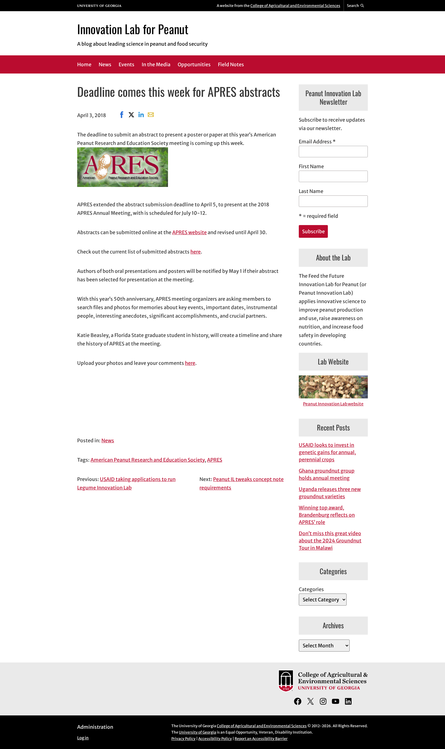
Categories (311, 589)
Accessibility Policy (215, 738)
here (195, 252)
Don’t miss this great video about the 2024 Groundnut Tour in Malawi (330, 540)
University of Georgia (197, 732)
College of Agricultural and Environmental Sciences (295, 5)
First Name (311, 166)
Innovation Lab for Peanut (132, 29)
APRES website (189, 232)
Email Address (317, 142)
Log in (83, 738)
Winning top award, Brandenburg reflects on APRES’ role (327, 515)
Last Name (311, 191)
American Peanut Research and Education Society (148, 460)
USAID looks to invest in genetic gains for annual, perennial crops (327, 452)
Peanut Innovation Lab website (333, 404)
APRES (214, 460)
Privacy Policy (183, 738)
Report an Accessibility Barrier (261, 738)
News (107, 440)
